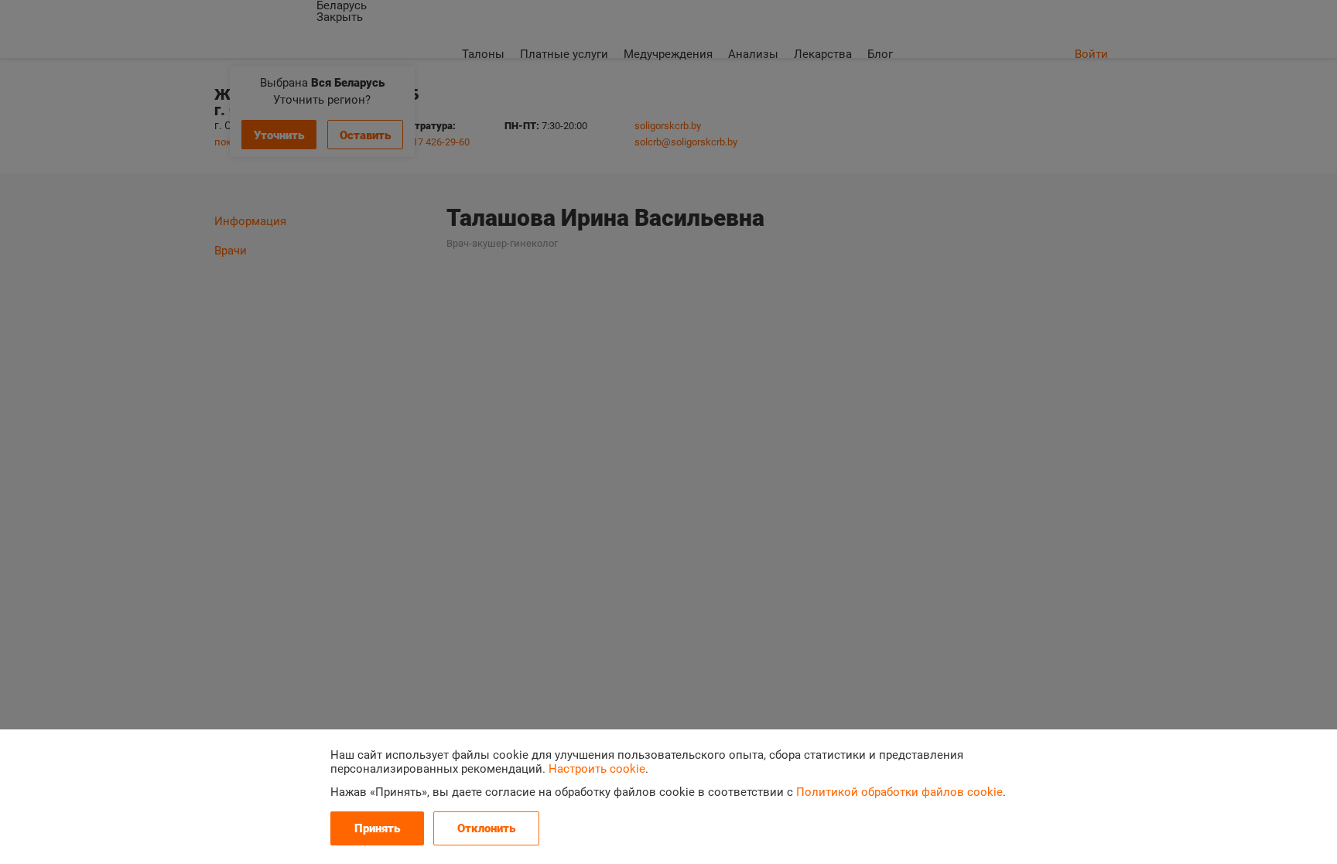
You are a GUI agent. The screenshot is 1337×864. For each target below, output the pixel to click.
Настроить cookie (597, 769)
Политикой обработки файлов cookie (899, 792)
